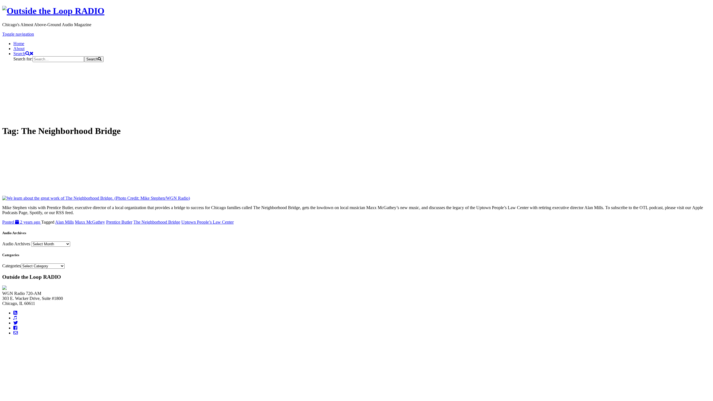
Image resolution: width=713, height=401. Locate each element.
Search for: (23, 59)
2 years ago (21, 222)
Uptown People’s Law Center (207, 222)
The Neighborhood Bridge (156, 222)
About (19, 48)
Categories (11, 265)
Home (18, 43)
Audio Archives (16, 243)
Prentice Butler (119, 222)
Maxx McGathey (90, 222)
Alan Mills (64, 222)
